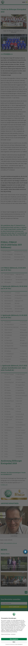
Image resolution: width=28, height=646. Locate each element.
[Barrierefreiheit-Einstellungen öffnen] (25, 552)
